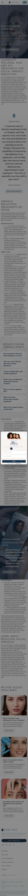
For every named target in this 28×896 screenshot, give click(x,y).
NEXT (14, 461)
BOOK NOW (18, 463)
